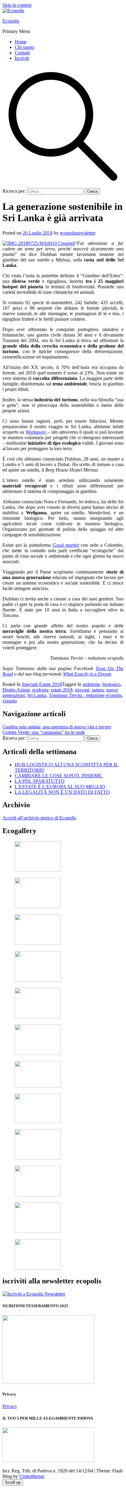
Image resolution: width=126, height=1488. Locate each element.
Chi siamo (24, 47)
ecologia (40, 689)
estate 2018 (61, 689)
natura (98, 689)
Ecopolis (10, 21)
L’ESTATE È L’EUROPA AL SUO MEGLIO (60, 786)
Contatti (22, 52)
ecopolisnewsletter (77, 232)
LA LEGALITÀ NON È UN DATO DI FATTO (62, 792)
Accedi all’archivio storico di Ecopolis (39, 817)
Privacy (9, 1406)
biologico (111, 684)
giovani (82, 689)
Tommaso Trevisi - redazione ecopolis (85, 695)
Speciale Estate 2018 (42, 684)
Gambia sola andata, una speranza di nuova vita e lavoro (56, 726)
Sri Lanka (36, 695)
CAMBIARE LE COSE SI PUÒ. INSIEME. (59, 775)
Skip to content (16, 5)
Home (21, 41)
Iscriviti (22, 58)
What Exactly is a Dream (87, 674)
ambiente (91, 684)
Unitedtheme (31, 1476)
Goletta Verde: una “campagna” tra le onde (43, 732)
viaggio (9, 700)
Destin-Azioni (16, 689)
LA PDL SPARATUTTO (40, 781)
